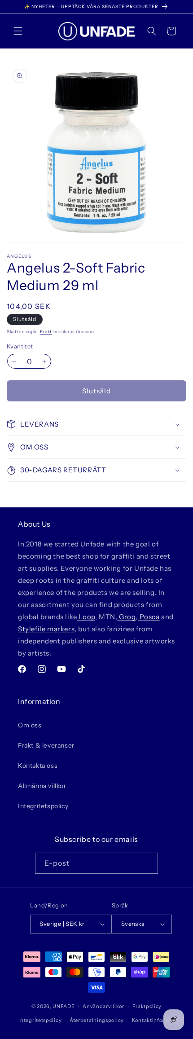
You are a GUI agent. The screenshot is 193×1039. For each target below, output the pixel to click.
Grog (126, 616)
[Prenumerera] (148, 863)
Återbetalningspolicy (97, 1020)
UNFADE (64, 1006)
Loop (86, 616)
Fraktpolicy (147, 1006)
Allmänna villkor (42, 786)
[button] (18, 31)
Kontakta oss (37, 766)
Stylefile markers (46, 629)
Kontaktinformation (157, 1020)
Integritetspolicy (43, 806)
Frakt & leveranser (46, 745)
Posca (149, 616)
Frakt (46, 332)
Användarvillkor (103, 1006)
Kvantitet (20, 346)
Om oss (30, 725)
